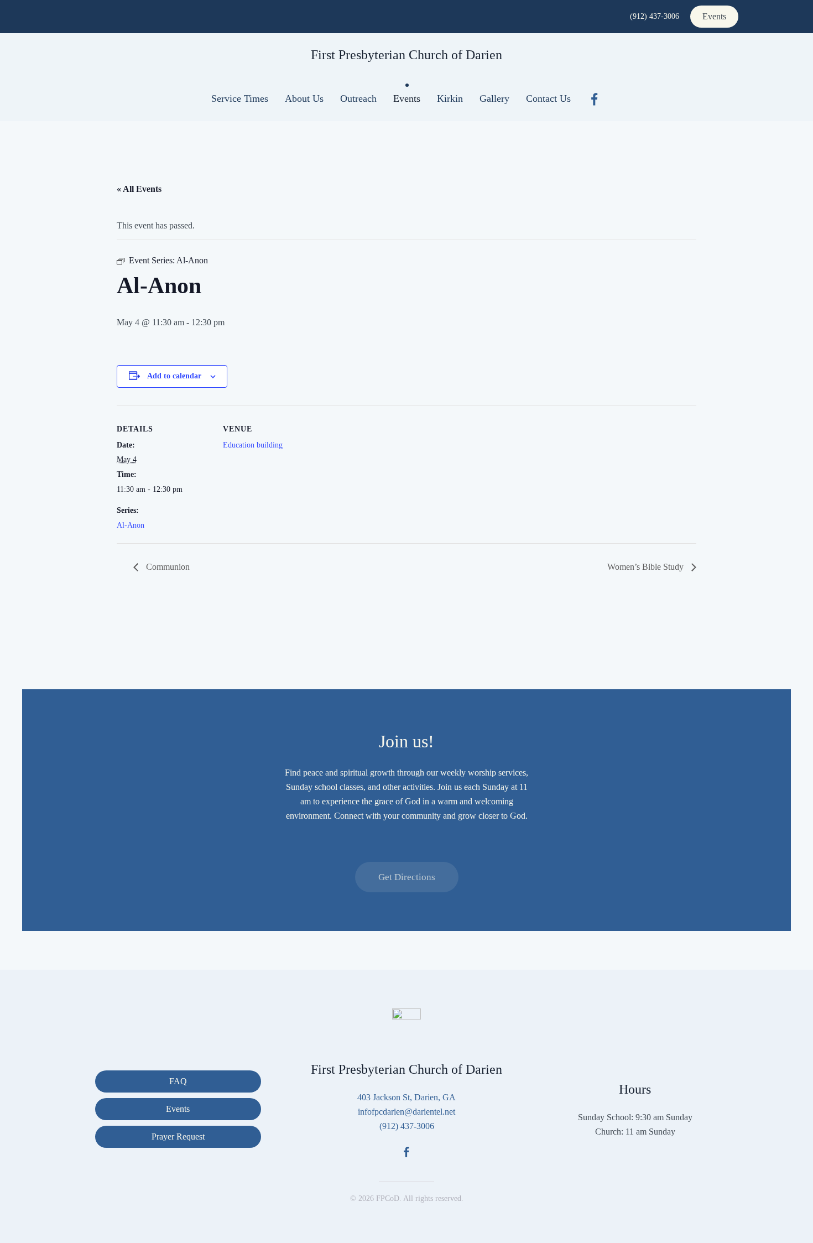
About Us (304, 98)
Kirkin (450, 98)
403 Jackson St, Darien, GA (406, 1097)
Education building (253, 445)
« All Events (139, 189)
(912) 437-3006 (654, 16)
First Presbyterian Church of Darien (406, 55)
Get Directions (406, 877)
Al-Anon (130, 525)
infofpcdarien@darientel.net (406, 1111)
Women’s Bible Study (646, 566)
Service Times (239, 98)
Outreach (358, 98)
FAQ (178, 1081)
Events (714, 16)
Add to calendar (174, 376)
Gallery (494, 98)
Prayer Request (178, 1136)
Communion (167, 566)
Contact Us (548, 98)
